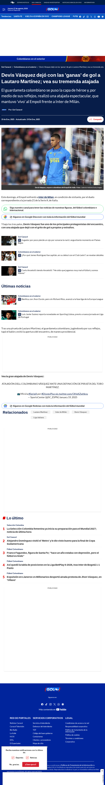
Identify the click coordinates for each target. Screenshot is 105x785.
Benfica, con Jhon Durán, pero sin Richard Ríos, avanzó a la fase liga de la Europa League (62, 299)
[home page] (12, 2)
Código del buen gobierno (42, 733)
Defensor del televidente (42, 726)
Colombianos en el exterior (25, 67)
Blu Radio (13, 730)
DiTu (12, 740)
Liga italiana (38, 417)
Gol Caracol (36, 2)
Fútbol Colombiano (15, 549)
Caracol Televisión (17, 726)
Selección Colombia (15, 525)
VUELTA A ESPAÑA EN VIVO (37, 16)
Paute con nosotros (40, 747)
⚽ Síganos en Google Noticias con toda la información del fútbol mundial (47, 406)
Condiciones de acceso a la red (77, 723)
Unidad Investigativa (52, 2)
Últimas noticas (23, 2)
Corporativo (70, 742)
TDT (34, 730)
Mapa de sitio (38, 743)
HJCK (12, 737)
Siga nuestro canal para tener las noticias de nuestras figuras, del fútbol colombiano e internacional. (53, 208)
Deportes (19, 758)
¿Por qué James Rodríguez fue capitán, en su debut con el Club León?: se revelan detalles (63, 255)
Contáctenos (38, 737)
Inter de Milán (61, 412)
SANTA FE (18, 16)
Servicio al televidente (41, 723)
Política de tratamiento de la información (76, 730)
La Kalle (13, 733)
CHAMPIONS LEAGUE (61, 16)
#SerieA (32, 393)
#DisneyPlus (48, 393)
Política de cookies (72, 735)
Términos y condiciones (74, 738)
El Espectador (15, 743)
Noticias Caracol (16, 723)
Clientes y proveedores (42, 740)
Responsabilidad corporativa (76, 726)
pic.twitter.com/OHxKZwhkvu (71, 393)
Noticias (33, 758)
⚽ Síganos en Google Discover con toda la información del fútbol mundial (47, 217)
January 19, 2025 (68, 397)
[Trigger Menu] (3, 9)
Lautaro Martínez (40, 412)
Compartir (97, 119)
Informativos (89, 2)
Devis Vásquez (81, 412)
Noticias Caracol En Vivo (71, 2)
